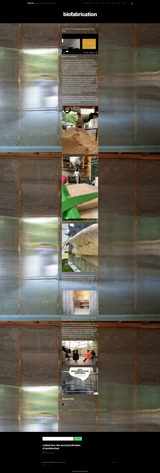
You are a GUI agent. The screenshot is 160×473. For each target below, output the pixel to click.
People (112, 3)
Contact (124, 3)
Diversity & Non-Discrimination (80, 471)
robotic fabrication (100, 410)
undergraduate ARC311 (81, 320)
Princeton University (60, 462)
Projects (107, 3)
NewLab (64, 327)
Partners (118, 3)
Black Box (31, 3)
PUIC (82, 337)
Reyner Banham (50, 453)
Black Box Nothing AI (89, 3)
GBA (94, 325)
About (102, 3)
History (97, 3)
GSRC (88, 337)
